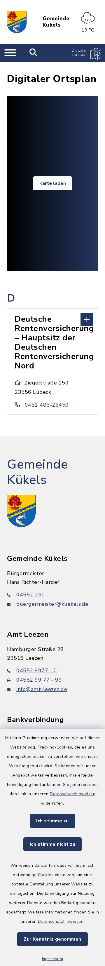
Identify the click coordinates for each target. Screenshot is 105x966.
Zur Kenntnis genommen (52, 939)
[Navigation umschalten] (10, 53)
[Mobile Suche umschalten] (33, 53)
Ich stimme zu (52, 821)
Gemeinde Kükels (56, 21)
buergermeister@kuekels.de (52, 604)
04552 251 (30, 594)
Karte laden (52, 183)
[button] (52, 318)
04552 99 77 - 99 (39, 679)
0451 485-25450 (47, 404)
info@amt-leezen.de (41, 689)
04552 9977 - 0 (36, 670)
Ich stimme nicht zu (53, 844)
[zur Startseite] (17, 22)
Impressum (52, 959)
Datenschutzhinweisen (72, 794)
